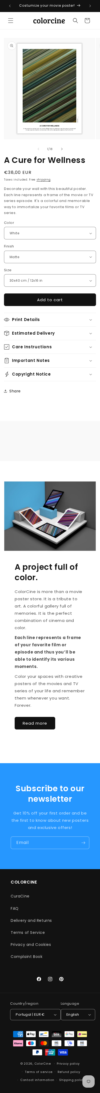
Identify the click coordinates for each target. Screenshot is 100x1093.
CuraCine (20, 896)
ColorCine (42, 1063)
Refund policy (69, 1072)
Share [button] (15, 391)
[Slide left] (38, 149)
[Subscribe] (83, 842)
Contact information (37, 1080)
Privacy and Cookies (31, 944)
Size (8, 270)
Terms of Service (28, 932)
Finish (9, 246)
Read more (35, 723)
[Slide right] (62, 149)
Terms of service (39, 1072)
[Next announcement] (90, 6)
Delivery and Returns (31, 920)
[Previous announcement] (10, 6)
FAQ (15, 908)
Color (9, 222)
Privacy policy (68, 1063)
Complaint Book (26, 956)
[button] (11, 20)
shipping (44, 180)
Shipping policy (72, 1080)
